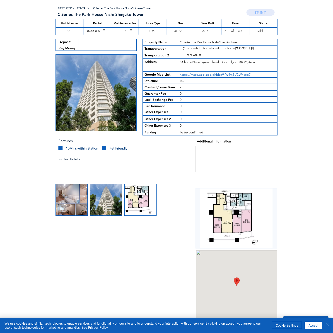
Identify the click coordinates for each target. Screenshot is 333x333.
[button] (96, 93)
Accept (313, 325)
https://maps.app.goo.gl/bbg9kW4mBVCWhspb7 (215, 74)
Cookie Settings (287, 325)
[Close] (327, 325)
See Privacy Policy (95, 327)
